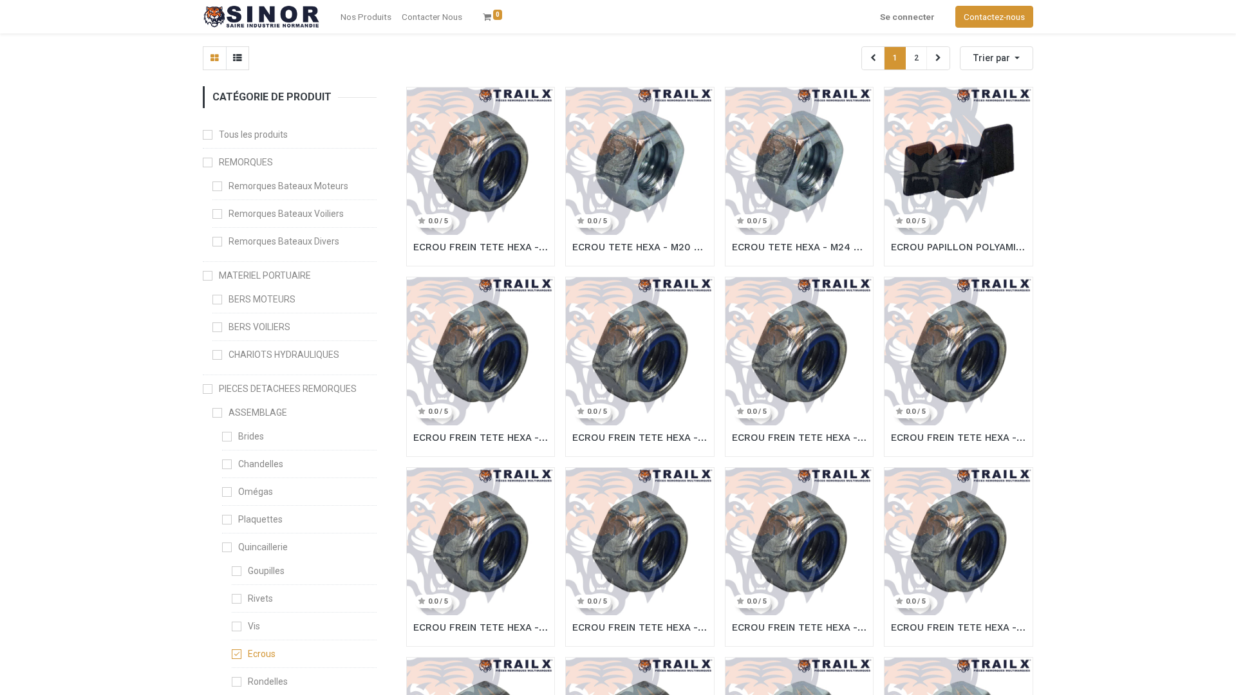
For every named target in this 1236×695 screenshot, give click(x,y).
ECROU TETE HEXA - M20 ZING (639, 247)
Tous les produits (253, 134)
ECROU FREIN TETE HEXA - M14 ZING (958, 437)
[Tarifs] (214, 58)
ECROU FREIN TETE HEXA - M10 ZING (639, 627)
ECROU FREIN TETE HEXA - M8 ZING (799, 627)
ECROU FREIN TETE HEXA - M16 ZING (799, 437)
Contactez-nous (994, 17)
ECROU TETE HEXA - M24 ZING (799, 247)
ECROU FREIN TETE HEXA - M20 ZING (480, 437)
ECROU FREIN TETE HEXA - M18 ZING (639, 437)
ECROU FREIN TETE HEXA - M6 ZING (958, 627)
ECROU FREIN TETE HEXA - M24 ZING (480, 247)
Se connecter (907, 17)
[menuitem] (432, 16)
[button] (996, 58)
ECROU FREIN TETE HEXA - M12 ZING (480, 627)
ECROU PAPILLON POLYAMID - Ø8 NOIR (958, 247)
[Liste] (237, 58)
